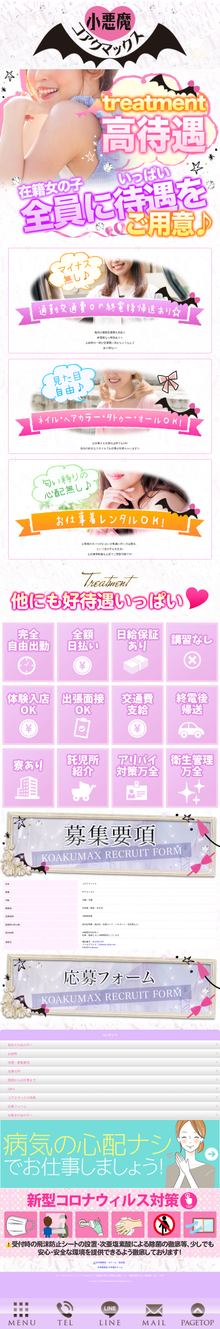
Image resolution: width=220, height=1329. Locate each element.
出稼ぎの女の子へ (20, 1115)
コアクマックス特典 (22, 1097)
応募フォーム (17, 1106)
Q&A (11, 1088)
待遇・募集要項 (19, 1062)
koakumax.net (110, 1281)
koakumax (94, 947)
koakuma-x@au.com (107, 944)
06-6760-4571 (98, 942)
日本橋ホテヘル (115, 1267)
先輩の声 (14, 1071)
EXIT (161, 1275)
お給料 (12, 1053)
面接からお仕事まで (22, 1080)
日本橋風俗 (102, 1267)
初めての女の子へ (20, 1044)
